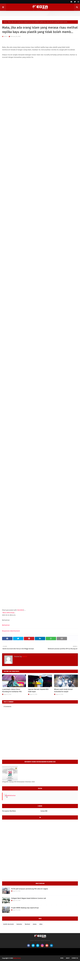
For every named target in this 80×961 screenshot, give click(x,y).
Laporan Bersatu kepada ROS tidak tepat (38, 690)
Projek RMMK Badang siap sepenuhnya (25, 908)
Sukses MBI (44, 811)
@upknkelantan (10, 795)
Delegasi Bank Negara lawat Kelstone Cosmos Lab (28, 898)
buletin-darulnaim (8, 924)
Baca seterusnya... (9, 612)
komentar (19, 924)
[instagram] (78, 2)
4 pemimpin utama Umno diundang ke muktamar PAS (12, 690)
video (40, 924)
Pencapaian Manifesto (9, 811)
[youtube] (46, 945)
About (68, 958)
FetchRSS (20, 610)
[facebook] (71, 2)
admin (6, 36)
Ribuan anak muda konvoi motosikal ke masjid (63, 690)
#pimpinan (6, 625)
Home (5, 22)
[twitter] (75, 2)
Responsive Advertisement (11, 631)
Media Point (17, 958)
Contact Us (75, 958)
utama (34, 924)
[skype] (37, 945)
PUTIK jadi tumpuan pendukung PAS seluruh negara (29, 889)
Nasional (27, 924)
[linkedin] (51, 945)
